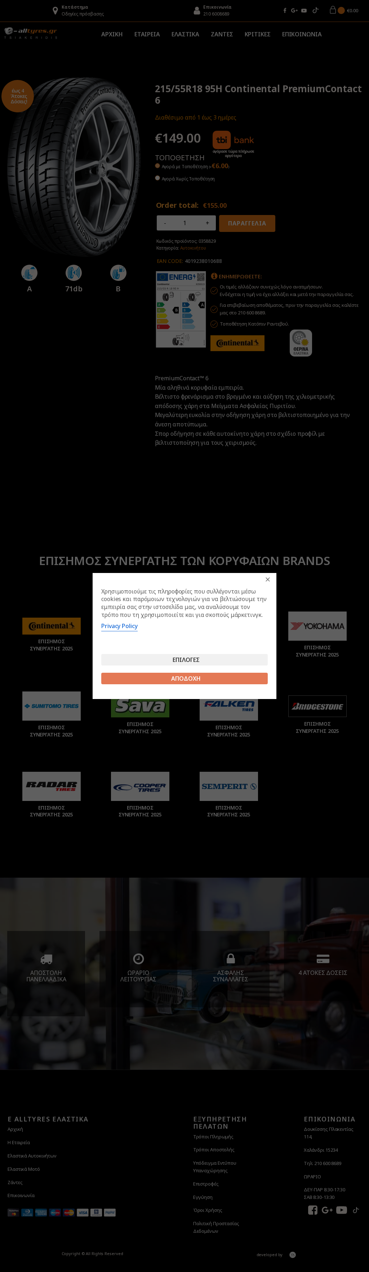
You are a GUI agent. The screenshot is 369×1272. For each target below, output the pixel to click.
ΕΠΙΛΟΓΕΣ (186, 660)
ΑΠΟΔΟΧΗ (186, 678)
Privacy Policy (119, 626)
